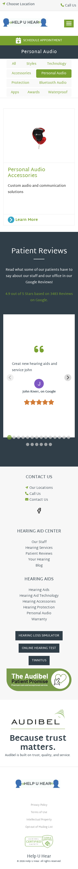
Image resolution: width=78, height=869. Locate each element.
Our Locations (41, 488)
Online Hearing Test (39, 648)
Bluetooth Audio (53, 83)
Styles (31, 64)
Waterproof (57, 92)
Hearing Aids (39, 590)
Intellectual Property (39, 819)
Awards (34, 92)
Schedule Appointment (42, 40)
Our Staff (39, 542)
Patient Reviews (39, 554)
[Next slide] (67, 377)
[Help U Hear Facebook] (39, 510)
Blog (39, 566)
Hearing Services (39, 548)
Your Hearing (39, 560)
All (14, 64)
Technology (56, 64)
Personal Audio (53, 73)
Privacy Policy (39, 805)
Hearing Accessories (39, 602)
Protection (20, 83)
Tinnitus (39, 660)
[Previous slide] (10, 377)
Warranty (39, 619)
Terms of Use (39, 812)
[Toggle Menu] (69, 23)
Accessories (21, 73)
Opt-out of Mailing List (39, 827)
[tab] (9, 437)
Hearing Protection (39, 608)
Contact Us (38, 500)
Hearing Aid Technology (39, 596)
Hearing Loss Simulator (39, 635)
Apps (15, 92)
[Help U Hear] (26, 23)
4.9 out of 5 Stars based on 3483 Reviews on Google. (39, 297)
